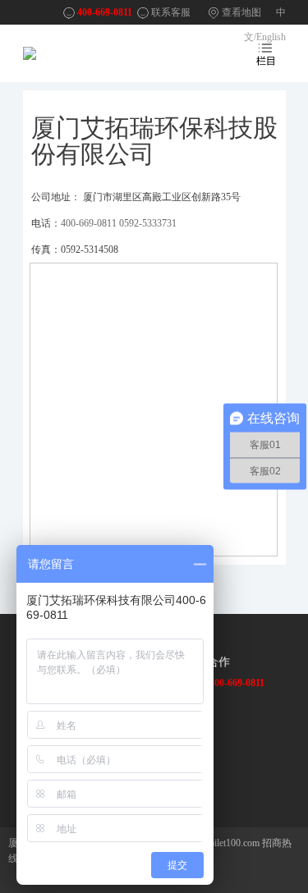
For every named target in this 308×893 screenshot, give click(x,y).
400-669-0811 (104, 12)
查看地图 (241, 12)
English (271, 37)
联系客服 (171, 12)
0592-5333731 (148, 223)
